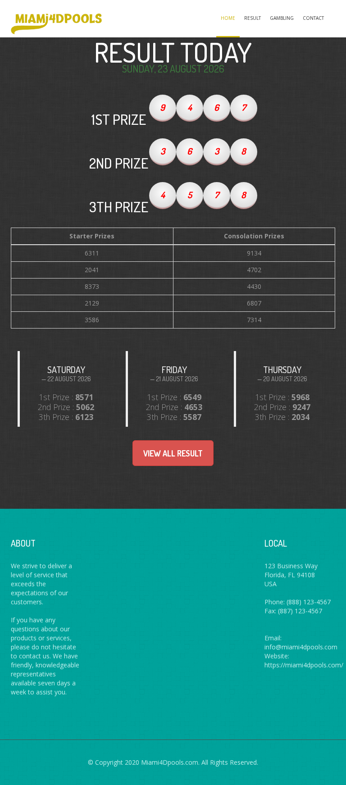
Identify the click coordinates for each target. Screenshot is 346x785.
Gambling (282, 18)
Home (228, 18)
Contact (313, 18)
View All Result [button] (173, 453)
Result (252, 18)
